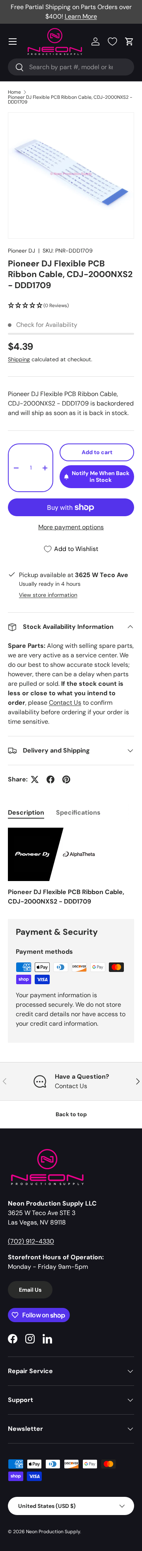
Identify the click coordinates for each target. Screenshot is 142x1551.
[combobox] (71, 66)
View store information (48, 594)
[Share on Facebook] (50, 779)
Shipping (19, 359)
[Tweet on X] (35, 779)
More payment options (71, 527)
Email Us (30, 1289)
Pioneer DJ (21, 250)
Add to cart (97, 452)
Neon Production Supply (53, 1531)
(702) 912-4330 (31, 1241)
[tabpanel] (71, 867)
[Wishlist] (112, 41)
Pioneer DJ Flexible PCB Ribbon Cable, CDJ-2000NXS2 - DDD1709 (70, 99)
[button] (129, 41)
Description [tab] (26, 812)
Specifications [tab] (78, 812)
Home (14, 92)
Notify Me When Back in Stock (100, 476)
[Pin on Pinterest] (66, 779)
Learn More (81, 16)
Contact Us (65, 702)
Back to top (71, 1114)
